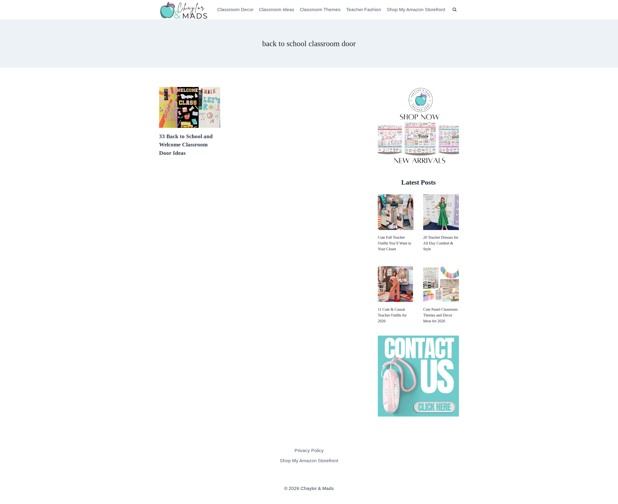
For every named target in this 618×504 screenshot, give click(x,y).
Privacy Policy (309, 450)
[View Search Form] (454, 9)
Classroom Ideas (276, 9)
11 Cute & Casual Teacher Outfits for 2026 (392, 315)
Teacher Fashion (363, 9)
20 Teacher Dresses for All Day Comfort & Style (440, 243)
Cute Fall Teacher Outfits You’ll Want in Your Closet (394, 243)
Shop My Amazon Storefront (416, 9)
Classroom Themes (320, 9)
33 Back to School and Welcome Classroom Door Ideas (186, 144)
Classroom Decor (235, 9)
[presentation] (189, 107)
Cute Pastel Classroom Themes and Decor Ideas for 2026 (440, 315)
